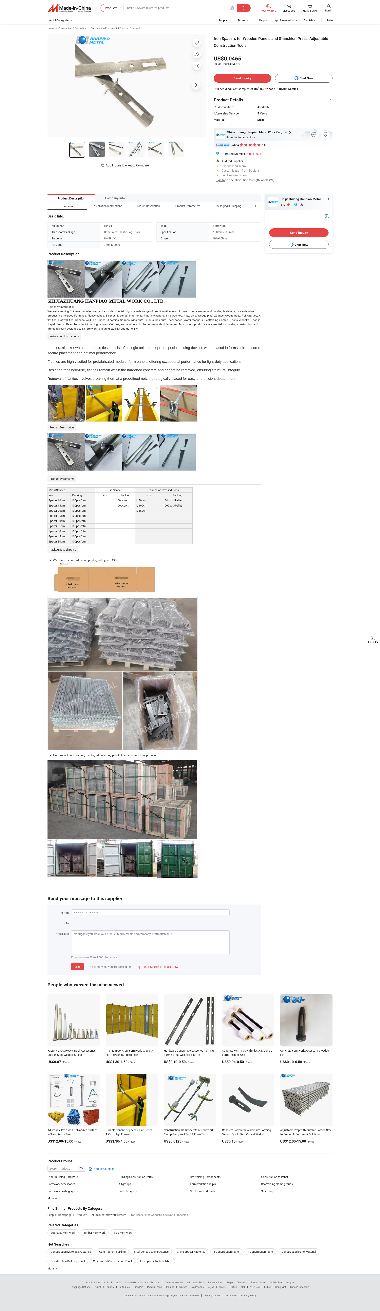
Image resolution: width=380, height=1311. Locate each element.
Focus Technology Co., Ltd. (164, 1295)
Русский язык (154, 1286)
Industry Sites (215, 1282)
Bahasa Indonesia (299, 1286)
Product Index (258, 1282)
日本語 (233, 1286)
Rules (330, 20)
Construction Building (112, 1251)
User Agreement (212, 1295)
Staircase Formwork (63, 1232)
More (51, 1268)
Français (138, 1286)
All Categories (61, 20)
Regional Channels (237, 1282)
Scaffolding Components (205, 1177)
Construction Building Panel (68, 1261)
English (98, 1286)
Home (51, 28)
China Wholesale (174, 1282)
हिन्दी (243, 1286)
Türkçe (267, 1286)
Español (110, 1286)
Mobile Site (276, 1282)
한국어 (222, 1286)
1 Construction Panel (226, 1251)
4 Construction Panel (260, 1251)
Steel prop (267, 1191)
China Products (112, 1282)
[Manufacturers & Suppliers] (69, 8)
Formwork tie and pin (203, 1184)
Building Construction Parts (136, 1177)
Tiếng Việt (280, 1286)
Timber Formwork (94, 1232)
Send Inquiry (243, 78)
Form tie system (128, 1191)
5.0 (283, 205)
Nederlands (197, 1286)
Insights (290, 1282)
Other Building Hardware (63, 1177)
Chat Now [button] (306, 78)
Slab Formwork (123, 1232)
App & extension (284, 20)
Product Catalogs (103, 1169)
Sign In (220, 180)
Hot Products (93, 1282)
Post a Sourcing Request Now (157, 967)
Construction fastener (274, 1177)
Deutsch (183, 1286)
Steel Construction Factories (151, 1251)
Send (77, 967)
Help (262, 20)
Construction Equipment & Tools (108, 28)
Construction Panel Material (299, 1251)
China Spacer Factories (191, 1251)
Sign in (328, 10)
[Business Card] (327, 216)
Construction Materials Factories (71, 1251)
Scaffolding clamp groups (277, 1184)
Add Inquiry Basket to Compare (127, 165)
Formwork (135, 28)
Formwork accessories (61, 1184)
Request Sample (287, 89)
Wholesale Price (195, 1282)
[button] (248, 206)
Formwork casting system (63, 1191)
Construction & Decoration (72, 28)
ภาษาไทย (255, 1286)
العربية (211, 1286)
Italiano (170, 1286)
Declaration (231, 1295)
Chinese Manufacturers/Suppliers (143, 1282)
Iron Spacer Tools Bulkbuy (156, 1261)
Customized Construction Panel (112, 1261)
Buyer (241, 20)
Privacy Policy (248, 1295)
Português (124, 1286)
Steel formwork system (204, 1191)
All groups (125, 1184)
